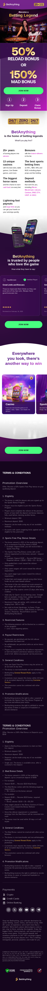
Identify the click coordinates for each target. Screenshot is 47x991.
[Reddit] (32, 909)
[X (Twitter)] (14, 909)
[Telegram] (38, 909)
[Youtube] (26, 909)
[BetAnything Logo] (24, 979)
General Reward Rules (23, 673)
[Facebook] (20, 909)
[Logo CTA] (11, 4)
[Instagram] (8, 909)
